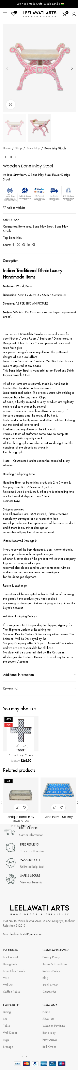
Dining (7, 1012)
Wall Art (8, 985)
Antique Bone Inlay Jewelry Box (20, 819)
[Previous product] (5, 157)
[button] (7, 68)
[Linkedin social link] (28, 244)
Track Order (50, 985)
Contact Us (49, 992)
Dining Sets (10, 964)
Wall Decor (10, 1033)
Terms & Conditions (55, 964)
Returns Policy (51, 971)
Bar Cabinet (10, 957)
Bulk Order (49, 1047)
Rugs (6, 1040)
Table (6, 1026)
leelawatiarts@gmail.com (26, 934)
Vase (6, 978)
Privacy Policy (51, 957)
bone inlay (15, 238)
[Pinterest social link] (23, 244)
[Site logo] (39, 13)
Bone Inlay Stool (43, 226)
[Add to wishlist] (24, 745)
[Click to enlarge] (10, 104)
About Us (48, 1019)
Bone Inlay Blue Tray (58, 817)
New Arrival (50, 1040)
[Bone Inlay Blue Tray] (58, 795)
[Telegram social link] (33, 244)
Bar (5, 1019)
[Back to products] (10, 157)
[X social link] (18, 244)
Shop (18, 148)
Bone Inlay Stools (55, 148)
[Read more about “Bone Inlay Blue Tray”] (54, 807)
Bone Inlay (33, 148)
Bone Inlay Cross (21, 755)
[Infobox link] (23, 832)
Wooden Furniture (54, 1026)
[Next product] (15, 157)
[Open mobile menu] (5, 14)
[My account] (74, 14)
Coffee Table (11, 992)
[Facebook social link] (13, 244)
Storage (8, 1047)
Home (7, 148)
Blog (45, 978)
